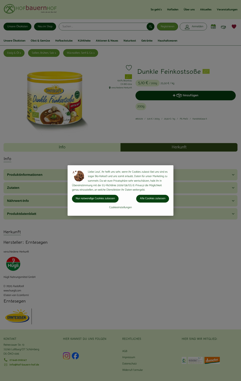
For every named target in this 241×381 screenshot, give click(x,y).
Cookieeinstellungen (120, 207)
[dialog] (120, 190)
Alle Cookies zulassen (152, 198)
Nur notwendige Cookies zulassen (95, 198)
